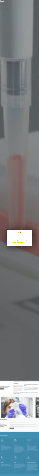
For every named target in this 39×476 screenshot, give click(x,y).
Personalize (25, 242)
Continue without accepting (20, 242)
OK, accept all (14, 242)
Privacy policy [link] (19, 244)
